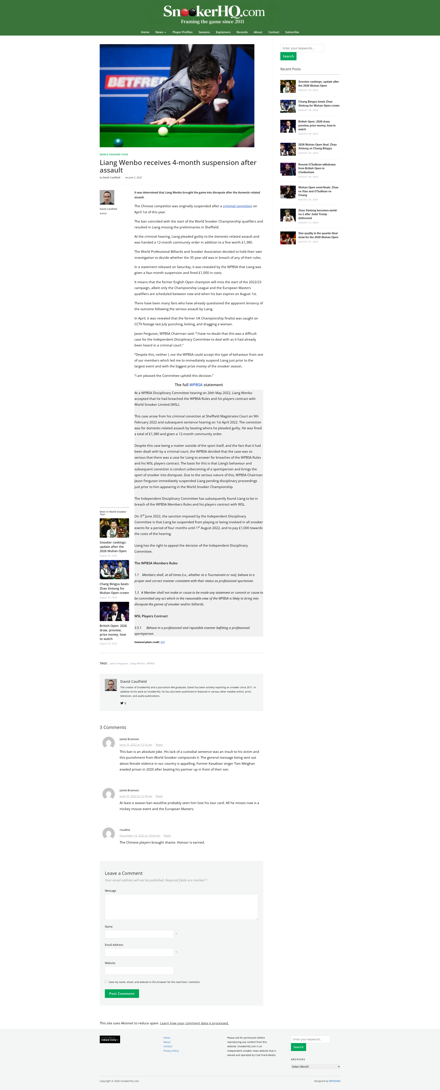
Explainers (223, 32)
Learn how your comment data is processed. (194, 1023)
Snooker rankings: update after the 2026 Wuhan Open (113, 546)
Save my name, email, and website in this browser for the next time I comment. (154, 982)
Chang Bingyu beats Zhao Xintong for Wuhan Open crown (114, 588)
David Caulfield (111, 177)
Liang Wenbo (137, 663)
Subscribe (292, 32)
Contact (273, 32)
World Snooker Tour (114, 154)
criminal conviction (237, 206)
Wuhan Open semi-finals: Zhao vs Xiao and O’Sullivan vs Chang (318, 191)
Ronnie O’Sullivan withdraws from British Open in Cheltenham (317, 168)
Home (145, 32)
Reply (159, 745)
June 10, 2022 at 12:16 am (136, 745)
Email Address (114, 945)
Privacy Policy (171, 1050)
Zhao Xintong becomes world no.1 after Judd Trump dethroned (317, 214)
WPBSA (196, 384)
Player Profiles (182, 32)
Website (110, 963)
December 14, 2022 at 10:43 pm (140, 836)
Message (110, 891)
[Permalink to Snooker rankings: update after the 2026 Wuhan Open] (114, 528)
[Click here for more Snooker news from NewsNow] (110, 1040)
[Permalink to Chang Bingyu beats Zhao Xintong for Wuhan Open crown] (114, 569)
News (159, 32)
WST (163, 642)
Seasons (204, 32)
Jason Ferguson (119, 663)
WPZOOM (334, 1081)
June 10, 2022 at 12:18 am (136, 796)
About (258, 32)
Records (242, 32)
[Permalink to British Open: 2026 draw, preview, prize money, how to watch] (114, 611)
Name (109, 926)
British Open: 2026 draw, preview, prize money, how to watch (113, 632)
